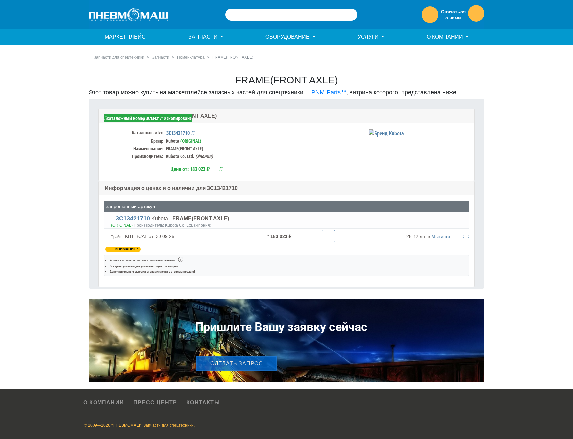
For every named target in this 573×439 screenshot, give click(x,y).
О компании (103, 402)
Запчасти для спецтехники (119, 57)
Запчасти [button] (203, 37)
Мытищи (440, 236)
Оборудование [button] (288, 37)
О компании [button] (445, 37)
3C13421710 (178, 133)
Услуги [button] (369, 37)
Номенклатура (191, 57)
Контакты (203, 402)
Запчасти (160, 57)
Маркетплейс (125, 37)
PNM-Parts (328, 92)
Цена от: (190, 169)
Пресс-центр (155, 402)
